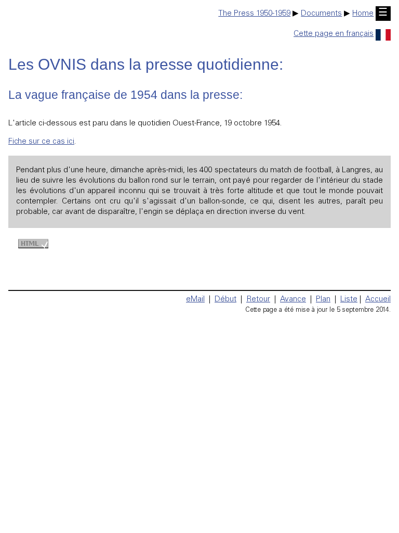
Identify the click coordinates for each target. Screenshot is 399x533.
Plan (323, 299)
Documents (321, 14)
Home (363, 14)
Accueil (378, 299)
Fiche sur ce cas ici (41, 142)
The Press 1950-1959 (254, 14)
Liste (348, 299)
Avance (293, 299)
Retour (258, 299)
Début (225, 299)
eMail (195, 299)
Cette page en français (334, 34)
